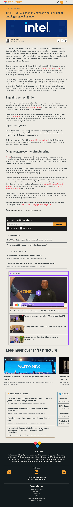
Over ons (37, 494)
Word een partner (37, 489)
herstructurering (19, 210)
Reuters (8, 157)
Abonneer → (59, 224)
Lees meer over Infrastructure (31, 350)
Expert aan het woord (19, 394)
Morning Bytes (14, 228)
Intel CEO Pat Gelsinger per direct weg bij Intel (37, 205)
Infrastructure (15, 9)
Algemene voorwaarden (36, 498)
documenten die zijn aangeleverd (51, 68)
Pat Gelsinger (32, 210)
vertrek (39, 210)
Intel (26, 210)
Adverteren (36, 492)
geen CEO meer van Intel (39, 140)
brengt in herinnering (34, 107)
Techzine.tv (17, 273)
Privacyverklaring (36, 500)
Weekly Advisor (28, 228)
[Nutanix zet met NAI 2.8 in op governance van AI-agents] (28, 365)
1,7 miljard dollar (14, 116)
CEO (12, 210)
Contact (36, 496)
